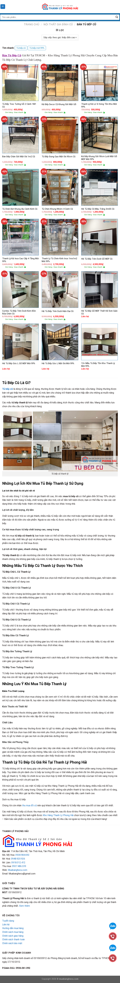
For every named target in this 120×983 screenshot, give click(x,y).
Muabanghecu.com (17, 870)
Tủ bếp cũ (21, 48)
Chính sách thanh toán (13, 939)
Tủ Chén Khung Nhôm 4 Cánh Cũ (57, 209)
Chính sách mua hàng (12, 932)
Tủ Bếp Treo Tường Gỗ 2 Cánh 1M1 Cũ (19, 105)
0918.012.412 (18, 862)
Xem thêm (24, 905)
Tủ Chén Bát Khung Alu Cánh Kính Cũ (19, 209)
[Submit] (116, 17)
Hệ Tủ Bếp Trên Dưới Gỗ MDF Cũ (96, 259)
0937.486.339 (19, 866)
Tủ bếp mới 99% (36, 48)
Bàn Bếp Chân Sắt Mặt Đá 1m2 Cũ (18, 156)
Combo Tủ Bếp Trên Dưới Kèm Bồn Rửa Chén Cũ (19, 312)
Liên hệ (6, 924)
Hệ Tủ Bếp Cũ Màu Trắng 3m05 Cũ (97, 209)
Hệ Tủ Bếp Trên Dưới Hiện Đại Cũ (57, 311)
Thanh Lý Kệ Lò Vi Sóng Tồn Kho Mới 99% (99, 105)
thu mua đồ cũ (29, 805)
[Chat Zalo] (112, 947)
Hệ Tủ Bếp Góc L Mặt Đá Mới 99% (58, 363)
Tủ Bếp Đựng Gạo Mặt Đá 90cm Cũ (58, 156)
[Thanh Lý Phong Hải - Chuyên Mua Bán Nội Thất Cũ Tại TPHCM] (60, 6)
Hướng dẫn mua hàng (13, 928)
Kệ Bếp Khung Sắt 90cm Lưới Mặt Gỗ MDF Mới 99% (99, 157)
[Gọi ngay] (112, 958)
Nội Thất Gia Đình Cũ (58, 24)
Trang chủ (31, 24)
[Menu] (2, 6)
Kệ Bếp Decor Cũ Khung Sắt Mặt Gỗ (59, 104)
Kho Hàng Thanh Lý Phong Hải (58, 815)
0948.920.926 (18, 858)
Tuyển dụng (8, 920)
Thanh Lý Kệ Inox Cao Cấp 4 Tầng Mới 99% (20, 260)
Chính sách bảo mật (12, 943)
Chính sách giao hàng (12, 935)
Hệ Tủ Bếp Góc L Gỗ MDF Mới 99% (18, 363)
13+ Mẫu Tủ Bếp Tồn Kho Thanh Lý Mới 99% (98, 364)
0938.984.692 (22, 855)
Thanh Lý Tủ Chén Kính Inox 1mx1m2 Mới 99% (59, 260)
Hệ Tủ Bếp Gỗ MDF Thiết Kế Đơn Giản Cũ (99, 312)
